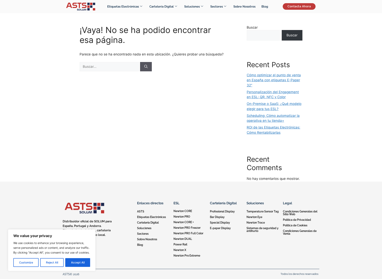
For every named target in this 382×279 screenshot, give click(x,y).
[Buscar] (146, 67)
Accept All (78, 262)
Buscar (252, 27)
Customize (26, 262)
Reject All (52, 262)
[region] (52, 250)
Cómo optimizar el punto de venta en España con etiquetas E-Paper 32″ (274, 80)
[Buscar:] (110, 67)
